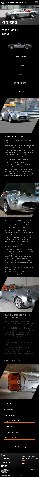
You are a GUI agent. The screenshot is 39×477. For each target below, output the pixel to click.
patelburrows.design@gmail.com (19, 475)
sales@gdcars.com (5, 475)
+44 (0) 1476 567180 (34, 469)
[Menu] (36, 2)
